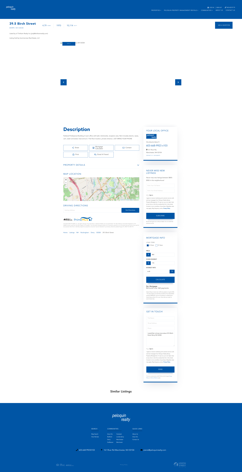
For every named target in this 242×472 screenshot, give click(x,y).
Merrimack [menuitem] (119, 442)
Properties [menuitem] (155, 10)
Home (65, 232)
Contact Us (149, 155)
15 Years (160, 245)
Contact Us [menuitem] (230, 10)
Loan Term (150, 242)
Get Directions (130, 210)
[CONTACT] (224, 25)
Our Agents (157, 155)
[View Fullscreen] (65, 186)
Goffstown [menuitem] (110, 442)
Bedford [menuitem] (109, 437)
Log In (211, 7)
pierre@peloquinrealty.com (155, 450)
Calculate (160, 279)
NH (77, 232)
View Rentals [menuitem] (95, 437)
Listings (71, 232)
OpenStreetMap (129, 199)
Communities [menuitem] (206, 10)
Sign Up (219, 7)
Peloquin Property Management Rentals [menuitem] (180, 10)
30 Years (151, 245)
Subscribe (160, 216)
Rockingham (85, 232)
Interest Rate (151, 267)
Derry (92, 232)
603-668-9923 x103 (157, 146)
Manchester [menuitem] (119, 439)
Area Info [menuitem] (110, 434)
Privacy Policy (166, 208)
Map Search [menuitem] (94, 434)
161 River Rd (118, 450)
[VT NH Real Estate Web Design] (180, 464)
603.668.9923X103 (87, 450)
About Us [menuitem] (219, 10)
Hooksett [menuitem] (119, 434)
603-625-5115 (230, 7)
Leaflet (121, 199)
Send (160, 369)
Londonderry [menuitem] (120, 437)
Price (148, 251)
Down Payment (151, 259)
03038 (98, 232)
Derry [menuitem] (109, 439)
